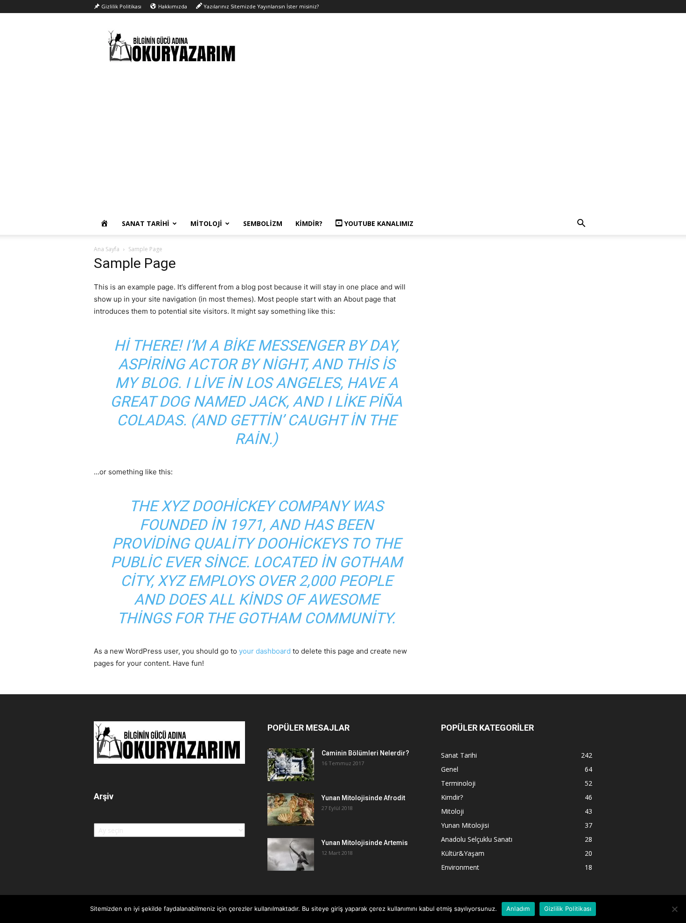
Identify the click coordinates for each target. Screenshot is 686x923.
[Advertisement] (343, 142)
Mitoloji (206, 223)
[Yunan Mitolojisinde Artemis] (290, 854)
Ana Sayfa (106, 249)
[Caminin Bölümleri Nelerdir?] (290, 764)
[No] (674, 909)
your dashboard (265, 651)
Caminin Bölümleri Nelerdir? (365, 753)
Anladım (518, 908)
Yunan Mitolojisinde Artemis (365, 842)
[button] (581, 224)
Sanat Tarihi (145, 223)
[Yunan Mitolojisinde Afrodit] (290, 809)
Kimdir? (308, 223)
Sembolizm (262, 223)
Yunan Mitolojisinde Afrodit (363, 798)
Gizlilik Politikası (568, 908)
